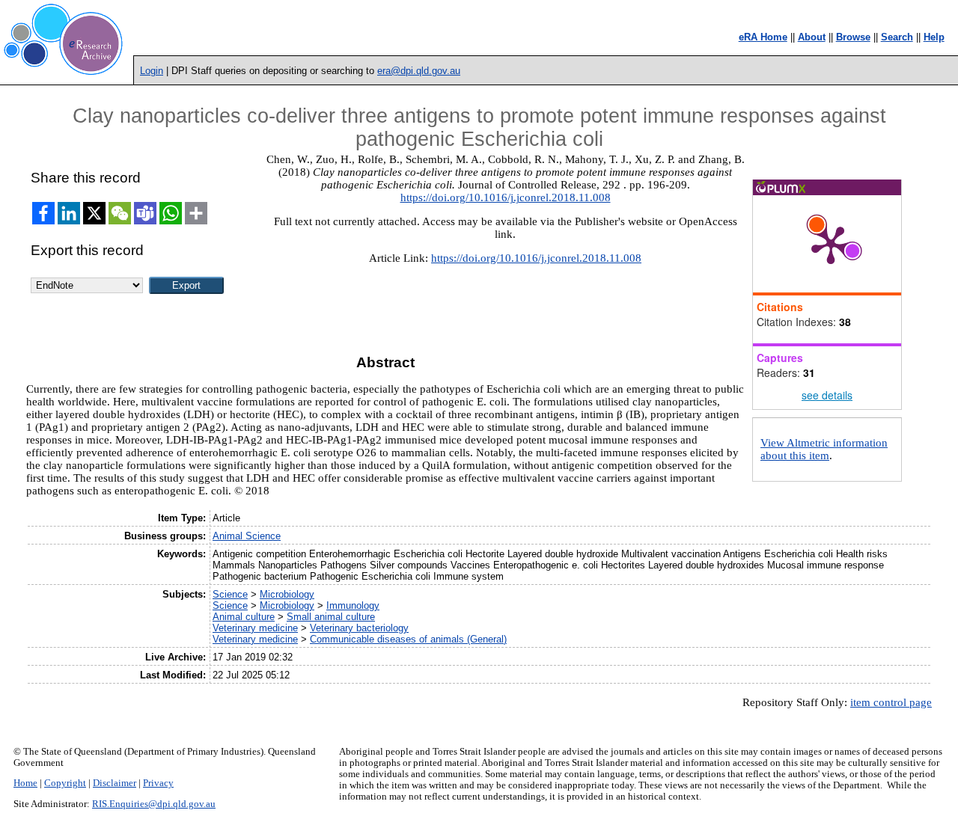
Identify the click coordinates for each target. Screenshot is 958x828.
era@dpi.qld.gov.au (418, 70)
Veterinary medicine (255, 628)
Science (230, 594)
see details (827, 394)
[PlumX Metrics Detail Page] (831, 244)
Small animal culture (331, 616)
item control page (891, 702)
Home (25, 783)
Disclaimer (114, 783)
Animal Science (247, 536)
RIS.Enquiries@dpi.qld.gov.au (154, 804)
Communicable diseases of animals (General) (408, 639)
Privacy (158, 783)
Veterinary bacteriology (359, 628)
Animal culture (244, 616)
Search (897, 37)
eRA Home (763, 37)
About (812, 37)
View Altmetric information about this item (824, 449)
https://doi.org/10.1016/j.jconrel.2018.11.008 (505, 197)
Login (151, 70)
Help (934, 37)
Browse (853, 37)
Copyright (65, 783)
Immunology (352, 605)
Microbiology (287, 594)
